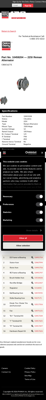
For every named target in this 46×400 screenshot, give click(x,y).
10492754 (38, 257)
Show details (32, 230)
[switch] (39, 204)
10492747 (38, 273)
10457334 (38, 316)
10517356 (38, 304)
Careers (5, 368)
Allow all (23, 238)
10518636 (38, 278)
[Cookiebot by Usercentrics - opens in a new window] (27, 152)
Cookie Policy (30, 368)
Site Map (28, 375)
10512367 (38, 283)
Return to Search (9, 31)
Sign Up (28, 6)
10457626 (38, 331)
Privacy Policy (30, 372)
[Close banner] (42, 153)
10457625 (38, 321)
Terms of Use (30, 379)
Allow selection (23, 245)
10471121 (38, 311)
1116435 (38, 288)
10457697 (38, 326)
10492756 (38, 267)
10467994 (38, 262)
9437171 (38, 298)
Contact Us (6, 372)
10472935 (38, 293)
